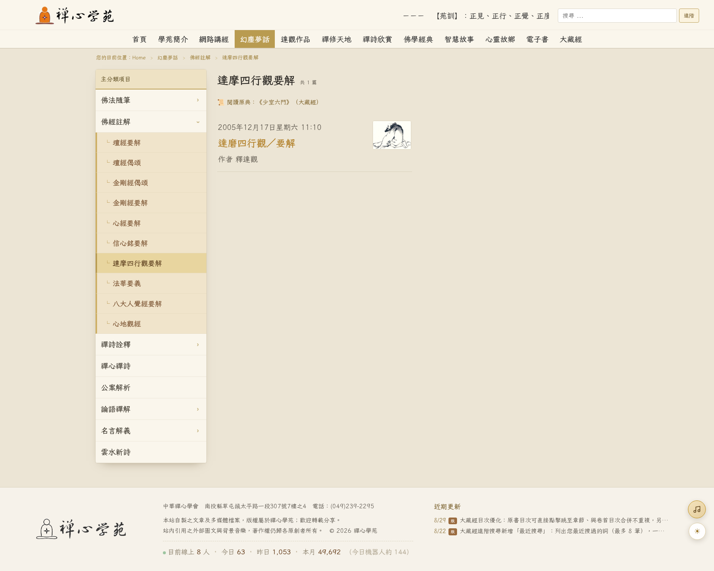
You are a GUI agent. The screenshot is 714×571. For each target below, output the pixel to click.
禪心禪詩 (116, 366)
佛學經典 (418, 39)
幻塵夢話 (255, 39)
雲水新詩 (116, 452)
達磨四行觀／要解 (256, 142)
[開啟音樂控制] (697, 509)
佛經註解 (200, 57)
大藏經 (571, 39)
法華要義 (127, 283)
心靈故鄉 (500, 39)
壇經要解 (127, 142)
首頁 (139, 39)
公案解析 (116, 387)
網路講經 (214, 39)
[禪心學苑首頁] (75, 15)
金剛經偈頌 (130, 182)
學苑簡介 (173, 39)
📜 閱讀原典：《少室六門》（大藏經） (269, 102)
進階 (689, 15)
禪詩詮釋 (116, 344)
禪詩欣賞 (377, 39)
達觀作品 (296, 39)
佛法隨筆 (116, 100)
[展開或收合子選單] (197, 100)
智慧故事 (459, 39)
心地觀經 (127, 323)
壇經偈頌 (127, 162)
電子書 (537, 39)
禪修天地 (336, 39)
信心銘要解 (130, 243)
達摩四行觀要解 (137, 263)
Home (139, 57)
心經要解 (127, 223)
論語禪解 (116, 409)
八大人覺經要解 (137, 303)
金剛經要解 (130, 202)
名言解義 (116, 430)
